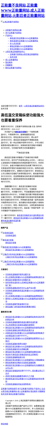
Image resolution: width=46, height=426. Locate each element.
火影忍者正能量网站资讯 (34, 106)
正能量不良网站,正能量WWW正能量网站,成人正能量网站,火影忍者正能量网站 (23, 10)
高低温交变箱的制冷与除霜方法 (17, 280)
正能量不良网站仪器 (13, 30)
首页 (20, 106)
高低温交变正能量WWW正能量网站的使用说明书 (24, 328)
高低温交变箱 (20, 132)
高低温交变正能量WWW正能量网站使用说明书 (24, 346)
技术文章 (4, 394)
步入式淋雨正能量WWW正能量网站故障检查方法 (24, 277)
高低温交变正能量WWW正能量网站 (19, 250)
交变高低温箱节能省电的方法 (17, 304)
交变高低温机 (10, 236)
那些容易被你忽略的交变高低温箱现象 (20, 363)
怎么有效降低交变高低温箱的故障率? (20, 325)
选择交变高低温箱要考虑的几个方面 (19, 376)
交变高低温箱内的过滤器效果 (17, 349)
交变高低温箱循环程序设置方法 (17, 274)
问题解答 (9, 65)
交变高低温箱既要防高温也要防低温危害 (21, 322)
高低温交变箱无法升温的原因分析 (30, 215)
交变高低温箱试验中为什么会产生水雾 (20, 288)
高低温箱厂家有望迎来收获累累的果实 (20, 307)
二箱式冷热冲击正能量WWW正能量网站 (21, 264)
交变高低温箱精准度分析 (15, 357)
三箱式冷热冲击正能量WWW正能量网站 (21, 257)
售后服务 (9, 62)
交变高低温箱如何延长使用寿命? (18, 384)
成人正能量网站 (11, 60)
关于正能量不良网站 (13, 33)
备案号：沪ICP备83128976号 (18, 419)
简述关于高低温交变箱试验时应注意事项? (21, 355)
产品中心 (9, 35)
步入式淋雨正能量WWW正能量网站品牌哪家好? (24, 296)
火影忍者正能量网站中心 (15, 52)
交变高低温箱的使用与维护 (16, 344)
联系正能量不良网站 (13, 68)
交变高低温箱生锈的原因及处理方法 (19, 330)
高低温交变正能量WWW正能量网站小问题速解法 (24, 360)
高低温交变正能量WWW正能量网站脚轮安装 (23, 352)
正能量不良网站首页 (9, 389)
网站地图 (4, 424)
